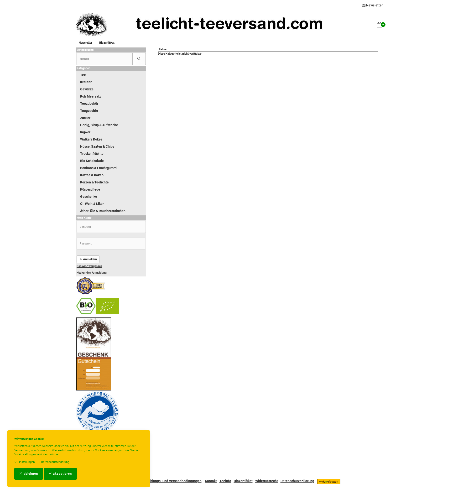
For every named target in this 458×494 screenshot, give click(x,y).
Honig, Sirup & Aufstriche (99, 125)
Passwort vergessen (89, 266)
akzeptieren (62, 473)
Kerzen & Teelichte (94, 182)
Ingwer (85, 132)
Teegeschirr (89, 111)
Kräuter (86, 82)
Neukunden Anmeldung (92, 272)
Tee (83, 75)
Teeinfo (225, 481)
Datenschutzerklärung (54, 462)
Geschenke (88, 196)
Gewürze (87, 89)
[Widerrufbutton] (329, 481)
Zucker (85, 118)
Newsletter (374, 5)
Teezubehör (89, 103)
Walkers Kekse (91, 139)
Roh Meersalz (90, 96)
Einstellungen (26, 462)
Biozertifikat (106, 42)
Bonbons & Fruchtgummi (98, 168)
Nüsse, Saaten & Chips (97, 146)
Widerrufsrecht (266, 481)
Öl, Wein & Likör (92, 204)
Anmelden (89, 259)
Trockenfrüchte (92, 154)
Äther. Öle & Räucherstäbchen (102, 211)
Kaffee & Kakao (92, 175)
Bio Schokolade (92, 161)
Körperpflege (90, 189)
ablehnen (30, 473)
